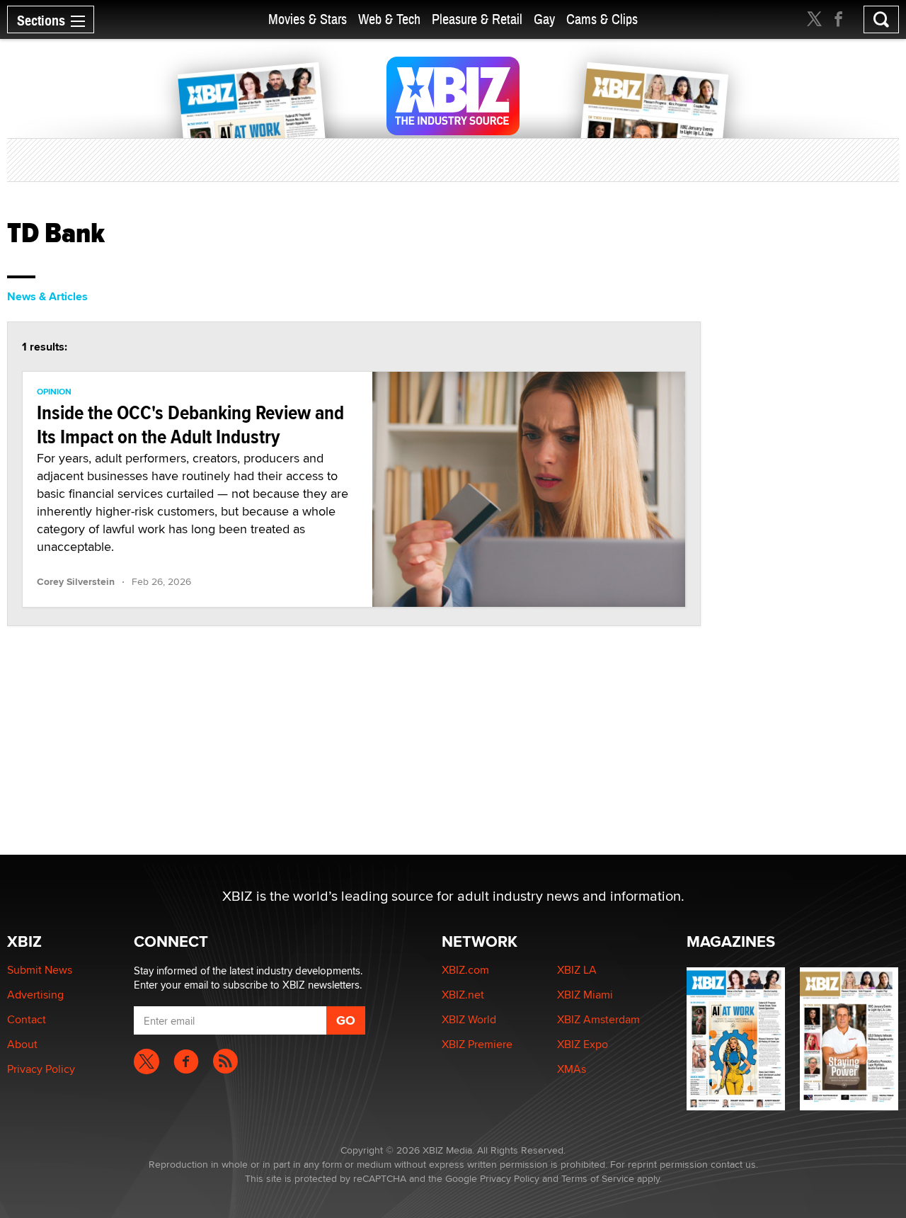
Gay (544, 19)
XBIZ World (469, 1019)
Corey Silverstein (76, 581)
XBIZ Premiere (477, 1044)
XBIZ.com (465, 970)
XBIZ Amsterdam (598, 1019)
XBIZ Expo (582, 1044)
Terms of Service (597, 1178)
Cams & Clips (602, 19)
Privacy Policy (41, 1069)
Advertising (35, 994)
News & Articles (47, 296)
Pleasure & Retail (477, 19)
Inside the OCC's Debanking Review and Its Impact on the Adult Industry (190, 424)
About (22, 1044)
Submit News (39, 970)
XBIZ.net (463, 994)
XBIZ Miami (585, 994)
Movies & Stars (307, 19)
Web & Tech (389, 19)
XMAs (571, 1069)
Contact (26, 1019)
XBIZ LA (577, 970)
